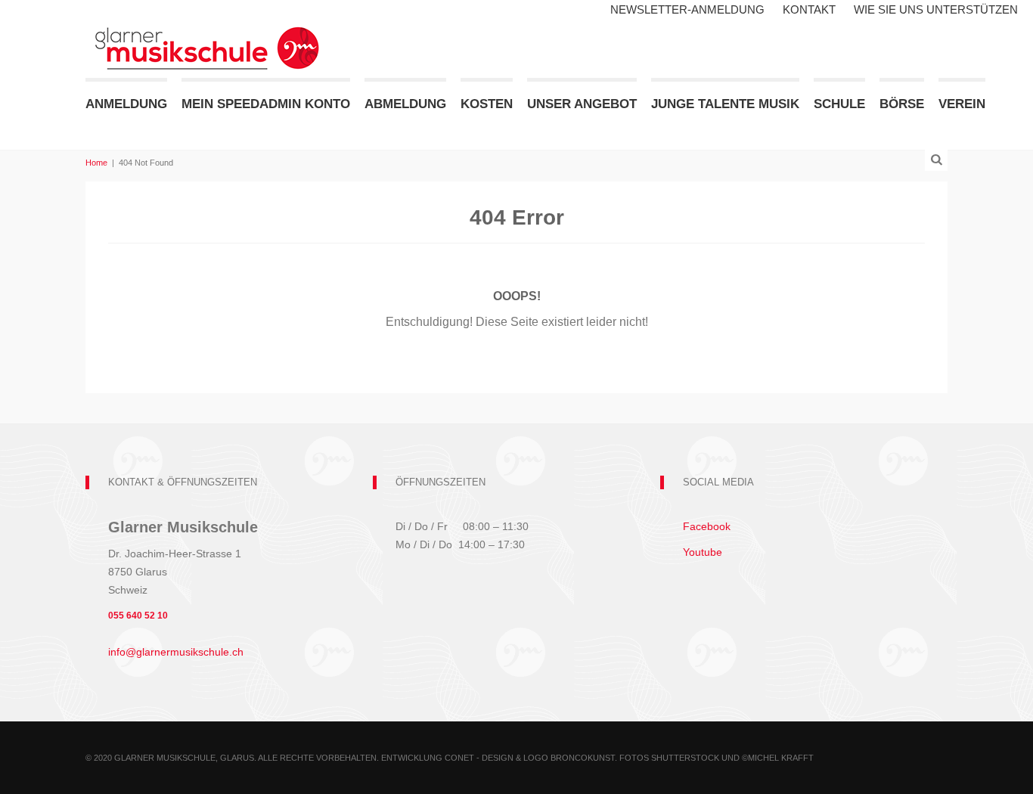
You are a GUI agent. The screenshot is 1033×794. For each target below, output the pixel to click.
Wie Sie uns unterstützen (936, 9)
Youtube (702, 552)
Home (96, 162)
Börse (901, 104)
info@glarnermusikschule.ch (176, 652)
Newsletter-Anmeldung (687, 9)
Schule (839, 104)
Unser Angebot (582, 104)
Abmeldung (405, 104)
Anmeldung (126, 104)
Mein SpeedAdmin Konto (265, 104)
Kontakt (809, 9)
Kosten (487, 104)
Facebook (707, 526)
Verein (961, 104)
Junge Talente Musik (725, 104)
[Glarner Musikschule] (206, 37)
